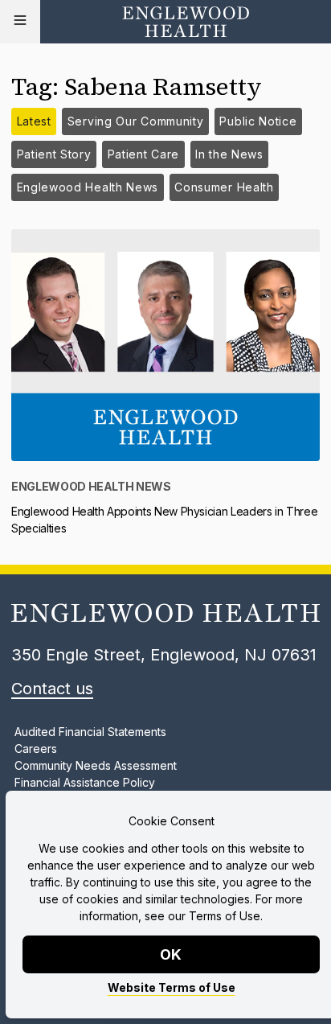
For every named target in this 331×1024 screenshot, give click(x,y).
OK (171, 954)
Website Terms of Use (171, 987)
